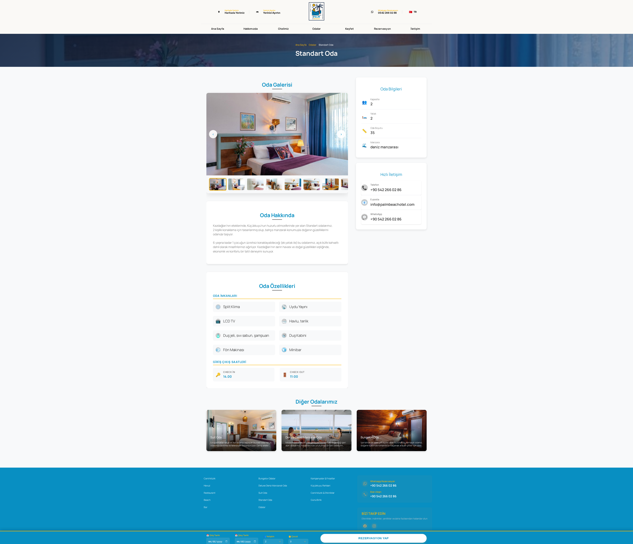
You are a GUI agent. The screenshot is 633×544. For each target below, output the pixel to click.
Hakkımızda (250, 29)
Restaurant (209, 492)
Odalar (316, 29)
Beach (207, 499)
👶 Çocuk (293, 536)
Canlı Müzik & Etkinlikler (323, 492)
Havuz (207, 485)
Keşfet (349, 29)
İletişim (415, 29)
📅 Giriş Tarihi (213, 535)
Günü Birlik (316, 499)
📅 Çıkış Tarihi (242, 535)
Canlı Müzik (209, 478)
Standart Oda (265, 499)
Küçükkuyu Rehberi (320, 485)
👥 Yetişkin (268, 536)
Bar (205, 507)
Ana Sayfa (217, 29)
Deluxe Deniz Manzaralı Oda (272, 485)
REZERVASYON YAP (373, 538)
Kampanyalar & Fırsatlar (323, 478)
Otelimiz (283, 29)
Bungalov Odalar (266, 478)
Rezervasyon (382, 29)
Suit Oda (262, 492)
